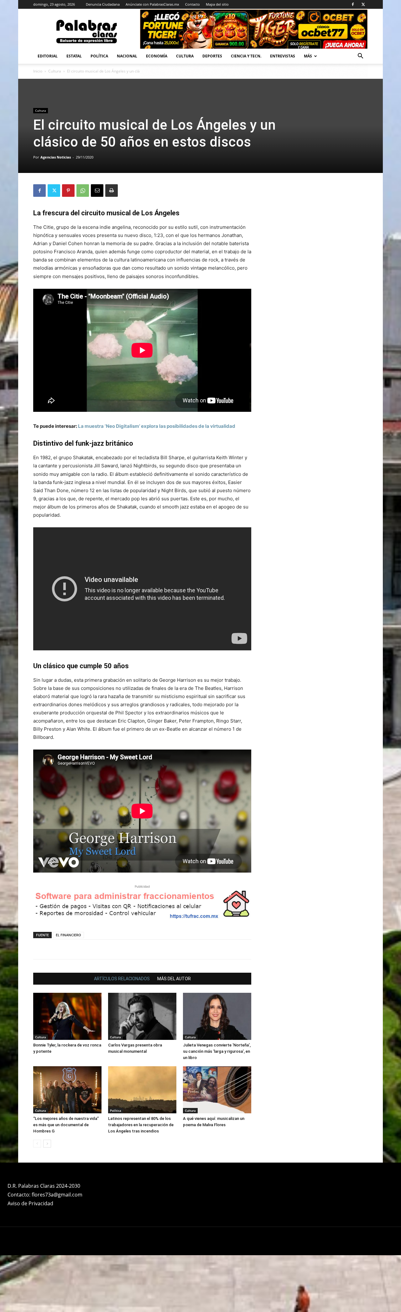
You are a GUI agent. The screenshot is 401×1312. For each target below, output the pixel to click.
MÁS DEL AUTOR (174, 978)
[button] (360, 57)
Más (308, 56)
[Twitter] (363, 4)
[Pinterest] (68, 190)
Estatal (74, 56)
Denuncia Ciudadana (103, 4)
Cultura (185, 56)
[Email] (97, 190)
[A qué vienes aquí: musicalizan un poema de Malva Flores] (217, 1089)
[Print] (111, 190)
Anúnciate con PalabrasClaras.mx (152, 4)
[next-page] (47, 1144)
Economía (156, 56)
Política (99, 56)
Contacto (192, 4)
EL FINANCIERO (68, 935)
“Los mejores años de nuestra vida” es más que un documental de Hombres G (66, 1124)
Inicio (37, 71)
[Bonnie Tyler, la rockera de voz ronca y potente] (67, 1016)
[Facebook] (352, 4)
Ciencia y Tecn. (246, 56)
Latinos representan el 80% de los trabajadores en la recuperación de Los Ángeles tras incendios (141, 1124)
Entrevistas (282, 56)
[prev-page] (37, 1144)
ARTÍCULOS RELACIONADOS (122, 978)
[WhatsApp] (82, 190)
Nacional (127, 56)
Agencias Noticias (55, 157)
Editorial (48, 56)
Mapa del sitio (217, 4)
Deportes (212, 56)
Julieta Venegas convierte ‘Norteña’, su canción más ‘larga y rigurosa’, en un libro (217, 1051)
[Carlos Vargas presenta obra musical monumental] (142, 1016)
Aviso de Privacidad (30, 1203)
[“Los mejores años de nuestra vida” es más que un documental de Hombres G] (67, 1089)
